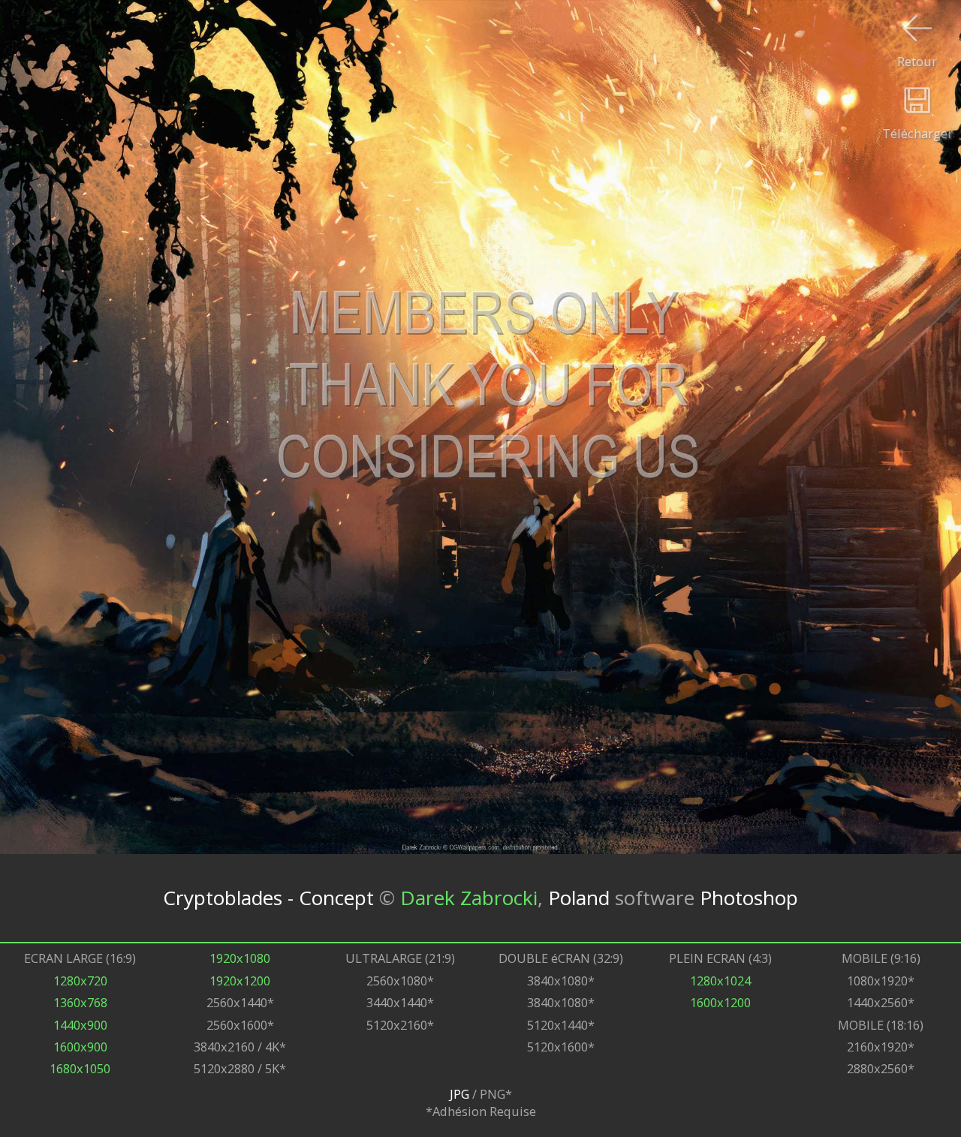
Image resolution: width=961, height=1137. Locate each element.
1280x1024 (720, 980)
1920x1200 (239, 980)
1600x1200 (720, 1002)
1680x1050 (80, 1068)
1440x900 (80, 1024)
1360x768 (80, 1002)
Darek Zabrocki (469, 897)
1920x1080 (239, 958)
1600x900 (80, 1046)
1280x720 (80, 980)
